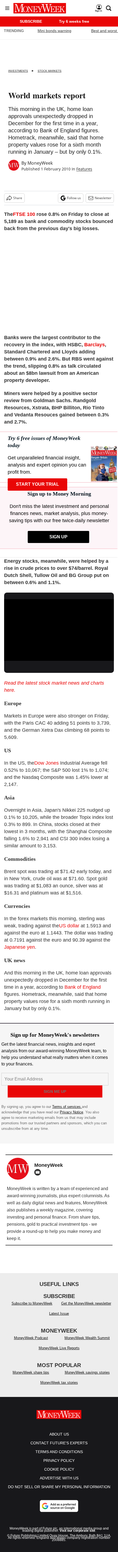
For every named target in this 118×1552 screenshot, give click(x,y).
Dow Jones (46, 763)
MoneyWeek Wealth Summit (87, 1338)
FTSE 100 (24, 214)
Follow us (74, 198)
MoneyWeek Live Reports (59, 1348)
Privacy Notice (71, 1112)
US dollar (69, 925)
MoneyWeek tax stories (59, 1382)
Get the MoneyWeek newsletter (86, 1303)
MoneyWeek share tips (31, 1372)
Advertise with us (59, 1478)
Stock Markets (49, 70)
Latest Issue (59, 1313)
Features (84, 169)
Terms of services (67, 1107)
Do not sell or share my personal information (59, 1487)
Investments (18, 70)
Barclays (94, 344)
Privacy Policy (59, 1460)
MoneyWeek (40, 163)
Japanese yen (19, 947)
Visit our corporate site (77, 1531)
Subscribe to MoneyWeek (32, 1303)
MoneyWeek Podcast (31, 1338)
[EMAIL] (39, 1172)
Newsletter (103, 198)
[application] (59, 630)
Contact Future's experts (59, 1443)
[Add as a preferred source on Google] (59, 1506)
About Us (59, 1434)
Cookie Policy (59, 1469)
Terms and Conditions (59, 1452)
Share (17, 198)
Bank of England (82, 987)
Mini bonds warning (54, 30)
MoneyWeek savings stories (87, 1372)
